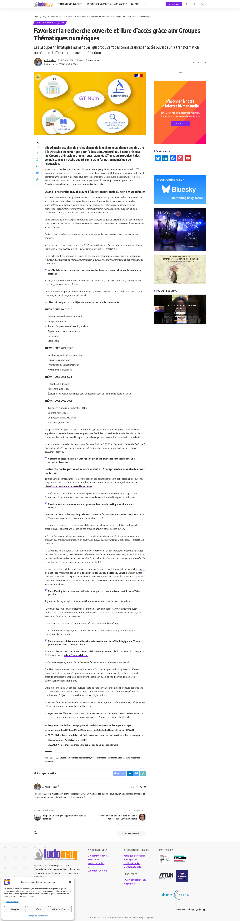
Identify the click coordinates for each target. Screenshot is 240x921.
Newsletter (94, 859)
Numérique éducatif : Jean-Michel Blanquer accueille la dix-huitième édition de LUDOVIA (91, 730)
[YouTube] (193, 910)
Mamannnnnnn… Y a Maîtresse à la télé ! (67, 740)
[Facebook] (189, 910)
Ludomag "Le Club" (98, 870)
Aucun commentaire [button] (132, 833)
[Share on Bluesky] (37, 172)
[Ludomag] (43, 4)
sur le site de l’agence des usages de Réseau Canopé (99, 572)
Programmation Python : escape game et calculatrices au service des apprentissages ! (90, 725)
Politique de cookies (134, 855)
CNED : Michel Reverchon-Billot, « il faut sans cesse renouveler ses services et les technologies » (95, 735)
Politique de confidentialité (38, 916)
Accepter (15, 909)
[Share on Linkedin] (37, 166)
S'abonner (180, 123)
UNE (62, 23)
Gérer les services (12, 902)
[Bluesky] (204, 910)
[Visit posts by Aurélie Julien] (38, 62)
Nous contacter (96, 863)
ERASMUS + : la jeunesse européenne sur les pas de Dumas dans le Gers (83, 745)
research (49, 761)
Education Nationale (69, 758)
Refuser (37, 909)
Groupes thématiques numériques (106, 758)
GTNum (126, 758)
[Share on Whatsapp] (37, 159)
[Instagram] (196, 910)
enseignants (84, 758)
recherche (135, 758)
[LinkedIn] (144, 787)
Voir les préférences (61, 909)
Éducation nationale (46, 23)
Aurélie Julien (50, 60)
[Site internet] (136, 787)
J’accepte (180, 313)
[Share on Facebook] (37, 152)
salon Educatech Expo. (76, 655)
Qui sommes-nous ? (98, 855)
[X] (140, 787)
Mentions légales (132, 867)
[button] (70, 882)
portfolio (99, 550)
